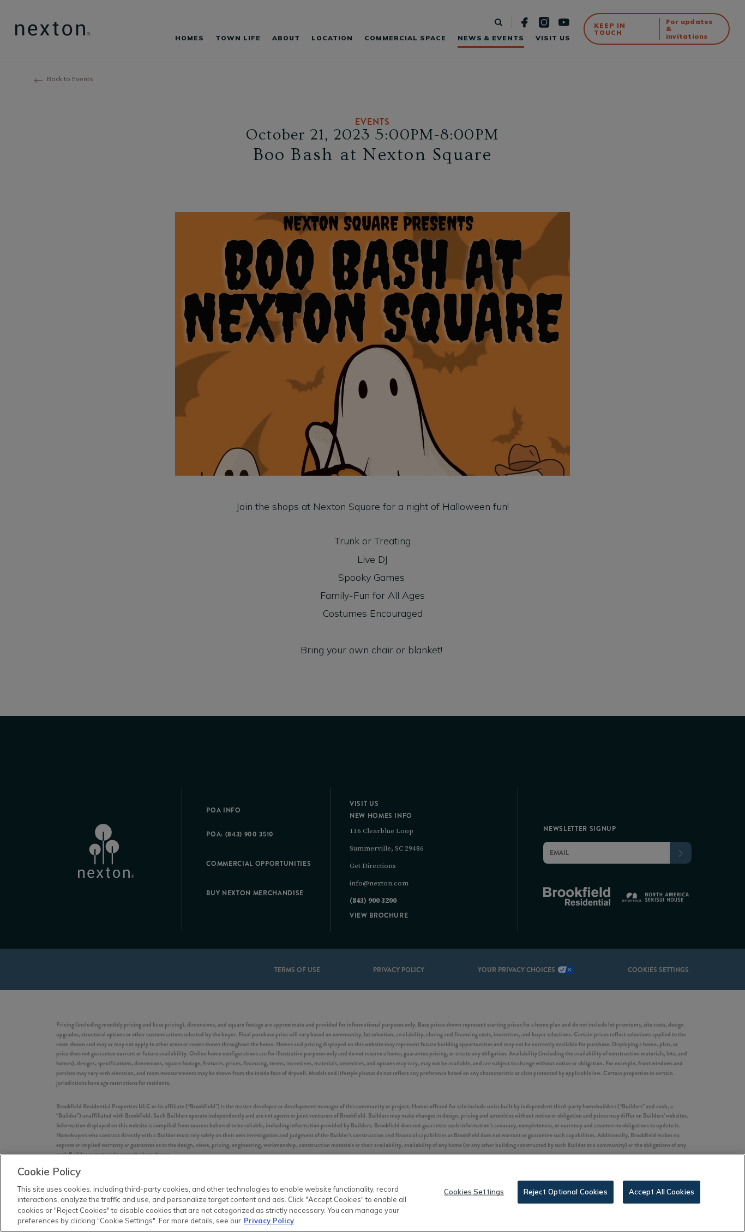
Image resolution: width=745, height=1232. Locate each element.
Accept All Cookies (661, 1191)
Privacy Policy (269, 1220)
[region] (372, 1193)
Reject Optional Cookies (566, 1191)
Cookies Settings (474, 1191)
